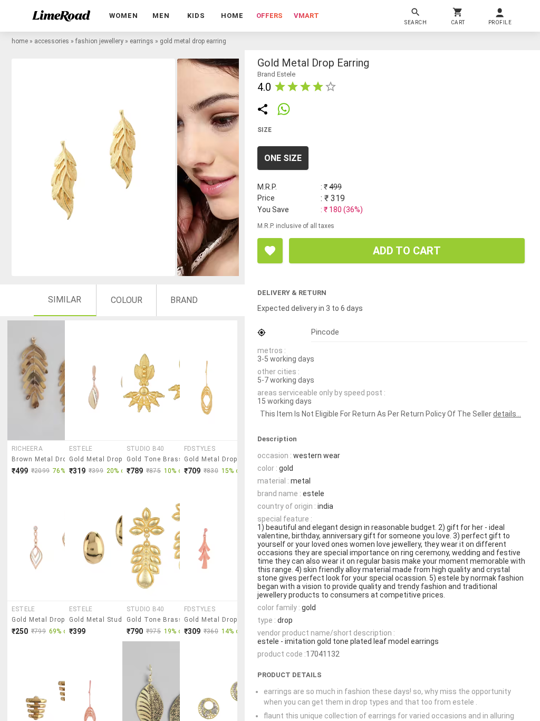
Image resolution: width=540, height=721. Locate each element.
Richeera (27, 448)
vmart (306, 16)
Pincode (325, 332)
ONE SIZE (283, 158)
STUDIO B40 (145, 448)
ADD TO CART (407, 250)
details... (507, 414)
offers (269, 16)
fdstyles (199, 448)
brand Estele (276, 74)
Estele (80, 448)
